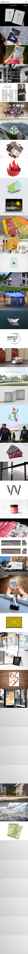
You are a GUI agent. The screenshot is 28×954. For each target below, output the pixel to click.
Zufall (14, 5)
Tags (25, 5)
